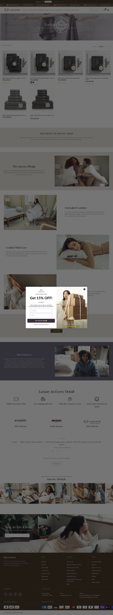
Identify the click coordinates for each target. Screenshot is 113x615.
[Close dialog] (84, 289)
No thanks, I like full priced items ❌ (41, 324)
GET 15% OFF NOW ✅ (41, 320)
